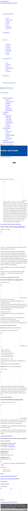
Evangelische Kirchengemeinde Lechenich (8, 443)
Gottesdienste (6, 112)
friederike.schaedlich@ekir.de (19, 226)
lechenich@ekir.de (11, 446)
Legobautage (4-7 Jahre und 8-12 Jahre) (8, 402)
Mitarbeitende (8, 115)
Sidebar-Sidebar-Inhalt (5, 1)
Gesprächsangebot (4, 481)
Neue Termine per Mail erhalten (6, 397)
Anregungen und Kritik (5, 483)
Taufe (7, 129)
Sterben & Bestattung (10, 135)
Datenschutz (22, 510)
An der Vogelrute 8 (4, 444)
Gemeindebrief (9, 120)
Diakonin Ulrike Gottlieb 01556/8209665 (8, 478)
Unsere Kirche (9, 119)
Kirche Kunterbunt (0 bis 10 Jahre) (7, 179)
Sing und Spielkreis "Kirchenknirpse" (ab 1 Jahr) (10, 330)
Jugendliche (8, 103)
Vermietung (8, 126)
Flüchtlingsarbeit (9, 110)
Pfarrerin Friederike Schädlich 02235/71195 (9, 476)
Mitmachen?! (5, 140)
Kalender (7, 99)
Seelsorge (8, 136)
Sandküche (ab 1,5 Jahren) (5, 229)
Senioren (7, 106)
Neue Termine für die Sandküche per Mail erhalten (10, 277)
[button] (14, 157)
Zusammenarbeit (9, 122)
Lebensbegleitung (6, 128)
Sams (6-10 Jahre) (4, 369)
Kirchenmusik (8, 108)
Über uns (5, 113)
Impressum (18, 510)
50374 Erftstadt (11, 444)
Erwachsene (8, 105)
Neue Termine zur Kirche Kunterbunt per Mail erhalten (11, 224)
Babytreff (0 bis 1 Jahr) (5, 282)
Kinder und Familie (10, 101)
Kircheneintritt (9, 138)
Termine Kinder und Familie (6, 156)
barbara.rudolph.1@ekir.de (17, 399)
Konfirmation (8, 131)
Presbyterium (8, 117)
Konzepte (8, 124)
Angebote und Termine (8, 98)
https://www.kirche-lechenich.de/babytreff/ (8, 325)
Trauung (7, 133)
